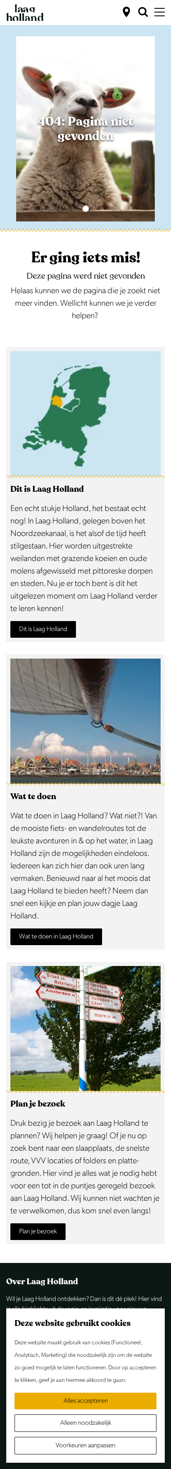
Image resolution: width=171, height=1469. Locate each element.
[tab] (86, 209)
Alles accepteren (86, 1401)
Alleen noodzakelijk (85, 1423)
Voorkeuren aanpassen (85, 1445)
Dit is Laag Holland (43, 629)
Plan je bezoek (38, 1231)
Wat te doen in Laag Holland (56, 937)
